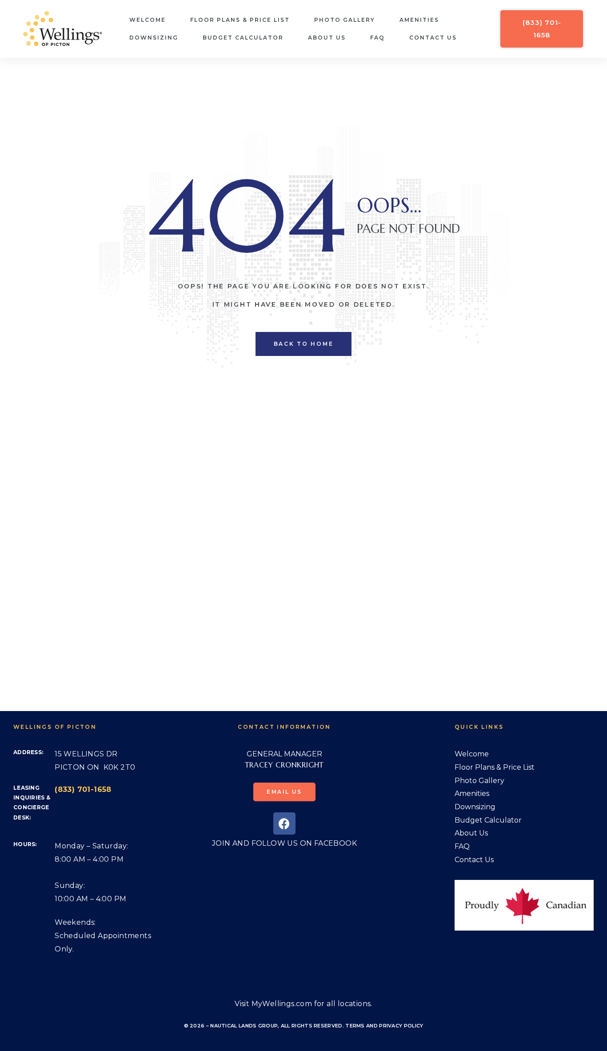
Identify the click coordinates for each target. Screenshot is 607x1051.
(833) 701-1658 (83, 789)
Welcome (147, 19)
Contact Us (433, 37)
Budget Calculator (243, 37)
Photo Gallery (344, 19)
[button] (541, 29)
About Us (327, 37)
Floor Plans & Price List (240, 19)
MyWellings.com (282, 1003)
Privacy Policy (401, 1026)
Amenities (419, 19)
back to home (304, 343)
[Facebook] (284, 823)
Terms (355, 1026)
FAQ (377, 37)
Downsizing (153, 37)
